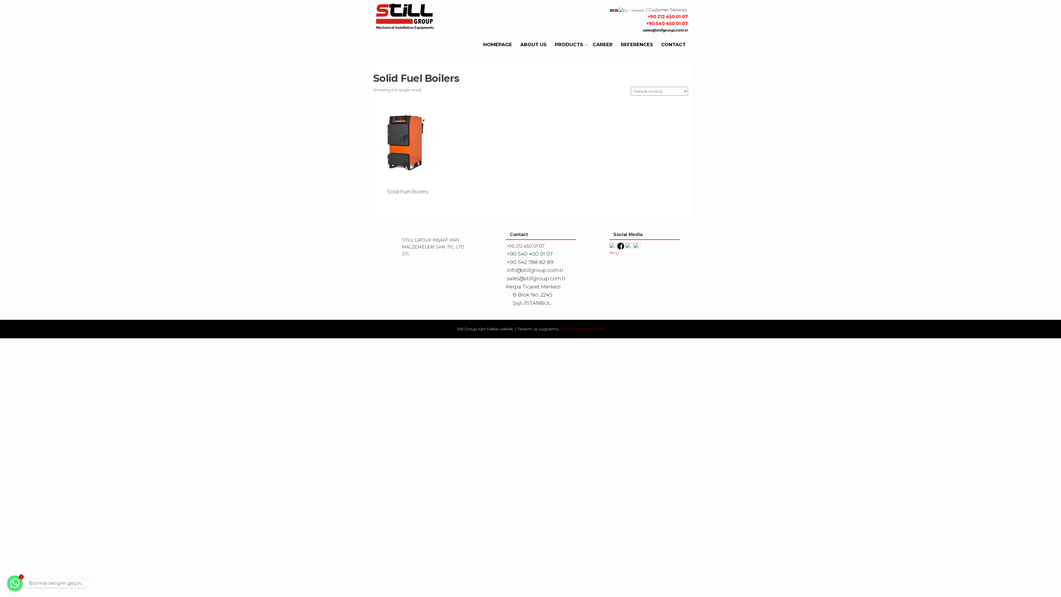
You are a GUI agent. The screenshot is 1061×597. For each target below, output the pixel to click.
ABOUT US (533, 44)
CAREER (603, 44)
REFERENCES (637, 44)
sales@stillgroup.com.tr (665, 30)
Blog (614, 252)
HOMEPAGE (497, 44)
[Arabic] (612, 10)
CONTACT (673, 44)
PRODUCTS (569, 44)
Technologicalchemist (583, 328)
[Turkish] (616, 10)
